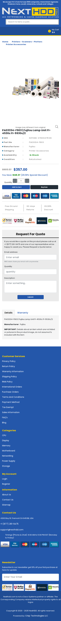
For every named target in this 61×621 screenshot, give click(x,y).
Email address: (11, 252)
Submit (30, 297)
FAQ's (5, 417)
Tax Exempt (8, 407)
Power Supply (8, 461)
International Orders (12, 386)
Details (8, 312)
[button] (54, 31)
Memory (6, 445)
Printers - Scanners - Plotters (27, 41)
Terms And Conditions (13, 397)
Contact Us (7, 499)
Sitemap (6, 504)
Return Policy (8, 366)
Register (6, 484)
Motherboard (8, 450)
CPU (4, 435)
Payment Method (10, 402)
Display (5, 440)
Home (5, 41)
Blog (4, 422)
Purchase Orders (10, 391)
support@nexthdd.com (11, 529)
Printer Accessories (16, 44)
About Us (6, 494)
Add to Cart (17, 187)
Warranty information (13, 371)
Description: (9, 278)
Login (4, 478)
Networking (7, 455)
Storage (6, 466)
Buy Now (44, 187)
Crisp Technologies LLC (36, 615)
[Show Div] (15, 31)
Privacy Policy (8, 361)
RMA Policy (7, 381)
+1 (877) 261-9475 (9, 523)
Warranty (22, 312)
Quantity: (8, 266)
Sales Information (11, 412)
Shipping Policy (9, 376)
